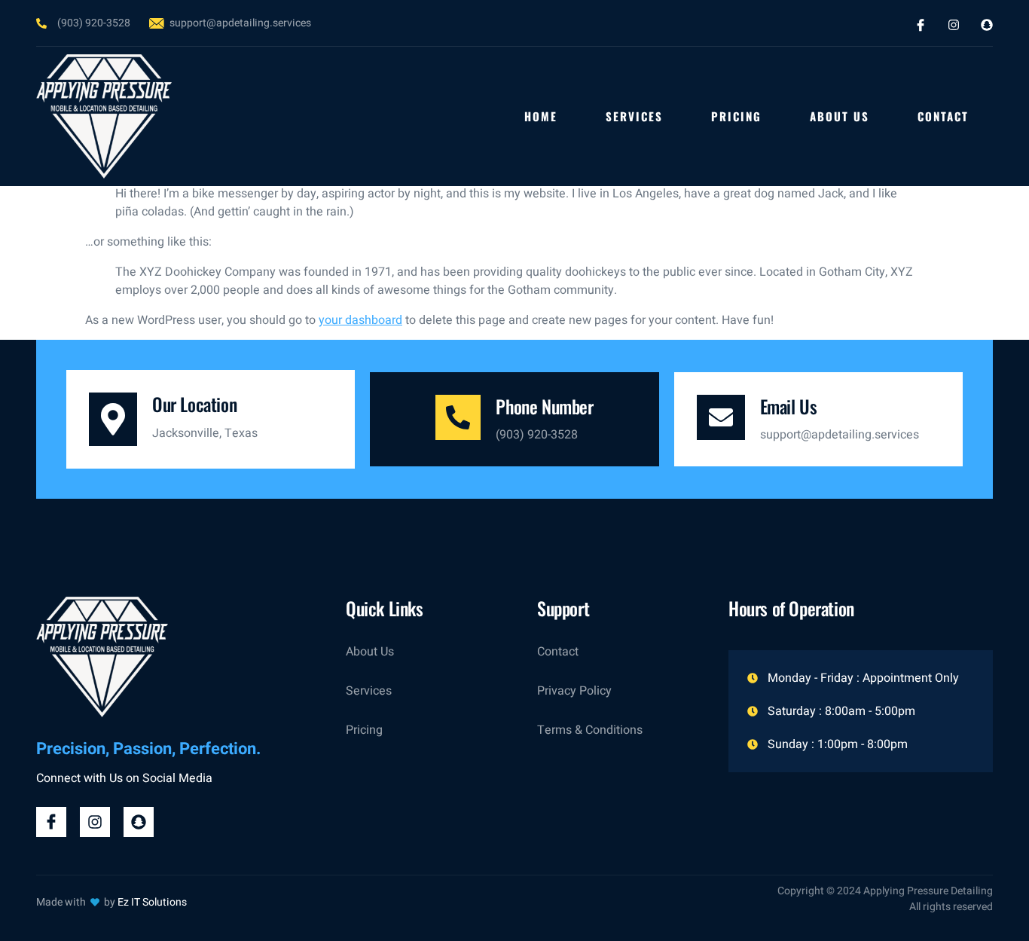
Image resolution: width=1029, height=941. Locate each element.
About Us (839, 116)
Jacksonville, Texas (205, 433)
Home (540, 116)
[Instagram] (954, 25)
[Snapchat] (987, 25)
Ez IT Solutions (152, 902)
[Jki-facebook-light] (920, 25)
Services (634, 116)
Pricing (736, 116)
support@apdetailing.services (839, 435)
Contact (943, 116)
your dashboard (360, 320)
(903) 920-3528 (537, 435)
